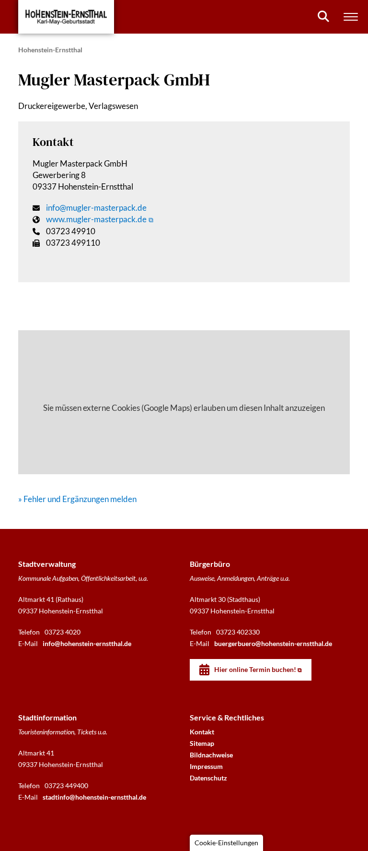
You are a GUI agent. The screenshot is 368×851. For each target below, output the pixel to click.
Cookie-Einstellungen (226, 843)
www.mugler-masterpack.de (96, 219)
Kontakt (202, 732)
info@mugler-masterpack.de (96, 208)
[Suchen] (323, 16)
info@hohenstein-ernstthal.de (87, 643)
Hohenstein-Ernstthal (50, 50)
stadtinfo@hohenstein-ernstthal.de (94, 797)
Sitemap (202, 743)
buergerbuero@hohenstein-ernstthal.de (273, 643)
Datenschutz (208, 778)
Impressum (206, 766)
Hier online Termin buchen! (255, 669)
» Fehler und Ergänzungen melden (77, 499)
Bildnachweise (211, 755)
